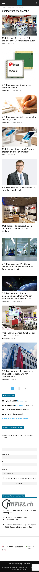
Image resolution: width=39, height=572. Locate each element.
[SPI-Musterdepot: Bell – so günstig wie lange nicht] (19, 104)
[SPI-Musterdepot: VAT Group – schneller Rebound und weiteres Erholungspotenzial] (19, 249)
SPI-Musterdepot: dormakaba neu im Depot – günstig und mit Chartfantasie (18, 374)
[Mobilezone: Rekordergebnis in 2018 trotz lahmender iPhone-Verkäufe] (19, 210)
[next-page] (25, 388)
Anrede (4, 469)
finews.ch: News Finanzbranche (13, 496)
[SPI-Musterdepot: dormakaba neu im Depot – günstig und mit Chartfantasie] (19, 356)
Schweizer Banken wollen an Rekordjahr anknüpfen (19, 511)
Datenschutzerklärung (15, 564)
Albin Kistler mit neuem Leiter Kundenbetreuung (15, 518)
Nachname (5, 454)
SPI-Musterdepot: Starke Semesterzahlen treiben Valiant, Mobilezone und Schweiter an (17, 296)
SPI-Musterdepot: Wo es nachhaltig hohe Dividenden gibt (19, 188)
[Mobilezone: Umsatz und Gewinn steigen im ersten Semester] (19, 137)
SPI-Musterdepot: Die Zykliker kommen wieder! (16, 86)
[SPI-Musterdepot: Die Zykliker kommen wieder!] (19, 65)
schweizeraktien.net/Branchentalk (15, 418)
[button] (36, 3)
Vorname (5, 447)
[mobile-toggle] (3, 3)
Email (3, 462)
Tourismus (19, 405)
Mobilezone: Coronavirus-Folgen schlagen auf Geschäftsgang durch (18, 39)
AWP (3, 43)
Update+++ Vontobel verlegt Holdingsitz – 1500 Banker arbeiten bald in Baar (19, 526)
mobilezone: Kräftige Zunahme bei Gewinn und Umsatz (18, 334)
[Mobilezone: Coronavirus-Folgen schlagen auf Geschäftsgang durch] (19, 25)
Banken (20, 401)
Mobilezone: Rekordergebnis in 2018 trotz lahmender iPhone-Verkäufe (17, 228)
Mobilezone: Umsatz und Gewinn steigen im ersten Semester (18, 150)
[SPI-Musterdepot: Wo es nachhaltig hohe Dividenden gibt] (19, 172)
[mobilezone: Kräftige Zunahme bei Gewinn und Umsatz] (19, 318)
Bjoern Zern (5, 90)
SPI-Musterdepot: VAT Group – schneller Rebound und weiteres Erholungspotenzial (17, 266)
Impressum (27, 564)
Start (3, 8)
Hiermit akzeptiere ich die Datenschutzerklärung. (21, 478)
